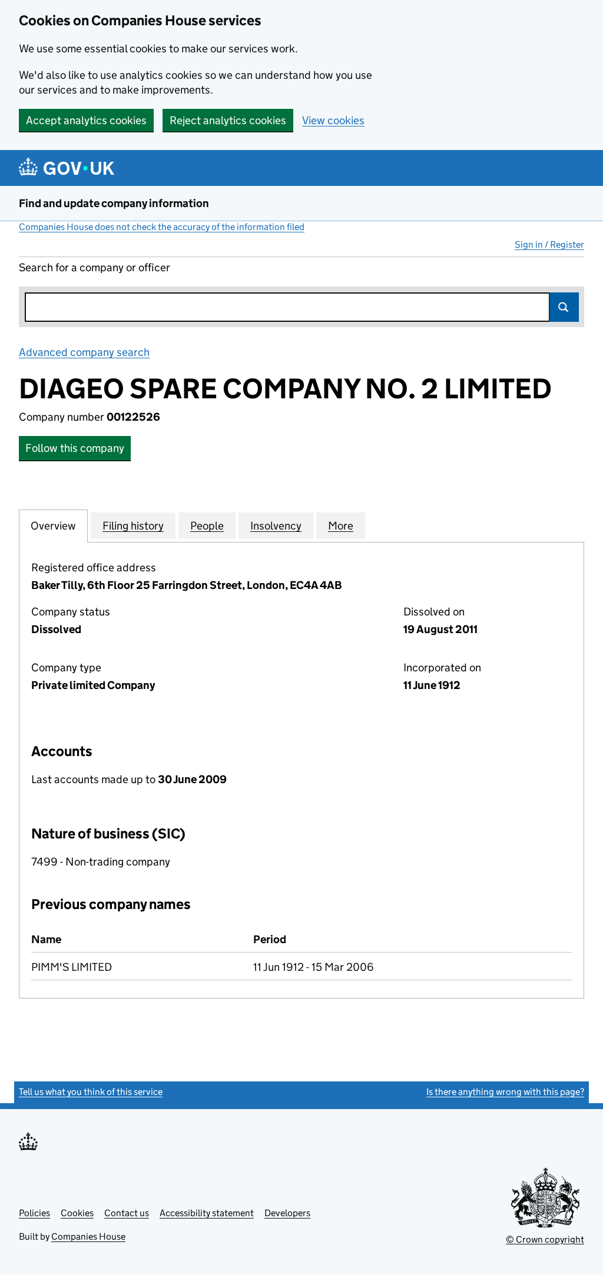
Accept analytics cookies (86, 120)
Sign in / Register (549, 244)
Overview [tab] (53, 525)
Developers (287, 1213)
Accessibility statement (207, 1213)
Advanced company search (84, 352)
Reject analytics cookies (228, 120)
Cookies (77, 1213)
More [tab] (340, 525)
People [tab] (207, 525)
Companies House (88, 1236)
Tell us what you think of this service (91, 1091)
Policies (34, 1213)
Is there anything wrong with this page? (505, 1091)
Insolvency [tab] (276, 525)
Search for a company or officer (94, 267)
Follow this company (74, 448)
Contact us (126, 1213)
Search (564, 307)
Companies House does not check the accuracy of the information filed (161, 226)
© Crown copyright (545, 1239)
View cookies (333, 120)
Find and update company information (114, 203)
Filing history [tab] (133, 525)
